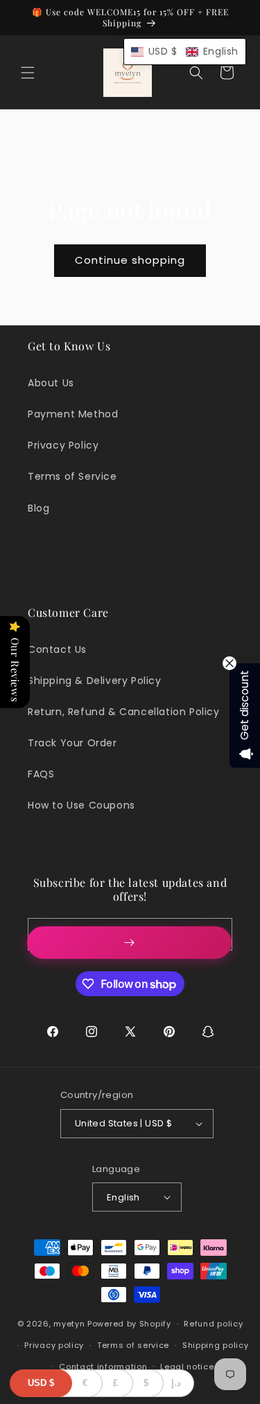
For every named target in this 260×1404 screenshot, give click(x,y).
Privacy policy (54, 1345)
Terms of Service (72, 476)
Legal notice (187, 1366)
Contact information (103, 1366)
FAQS (41, 774)
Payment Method (73, 414)
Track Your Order (72, 743)
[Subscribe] (129, 942)
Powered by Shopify (129, 1323)
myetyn (69, 1323)
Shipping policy (215, 1345)
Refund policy (213, 1323)
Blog (38, 508)
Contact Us (57, 649)
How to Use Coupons (81, 805)
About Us (51, 383)
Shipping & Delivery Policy (95, 680)
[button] (27, 72)
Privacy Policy (63, 445)
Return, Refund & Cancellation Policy (124, 712)
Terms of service (133, 1345)
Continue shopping (130, 260)
